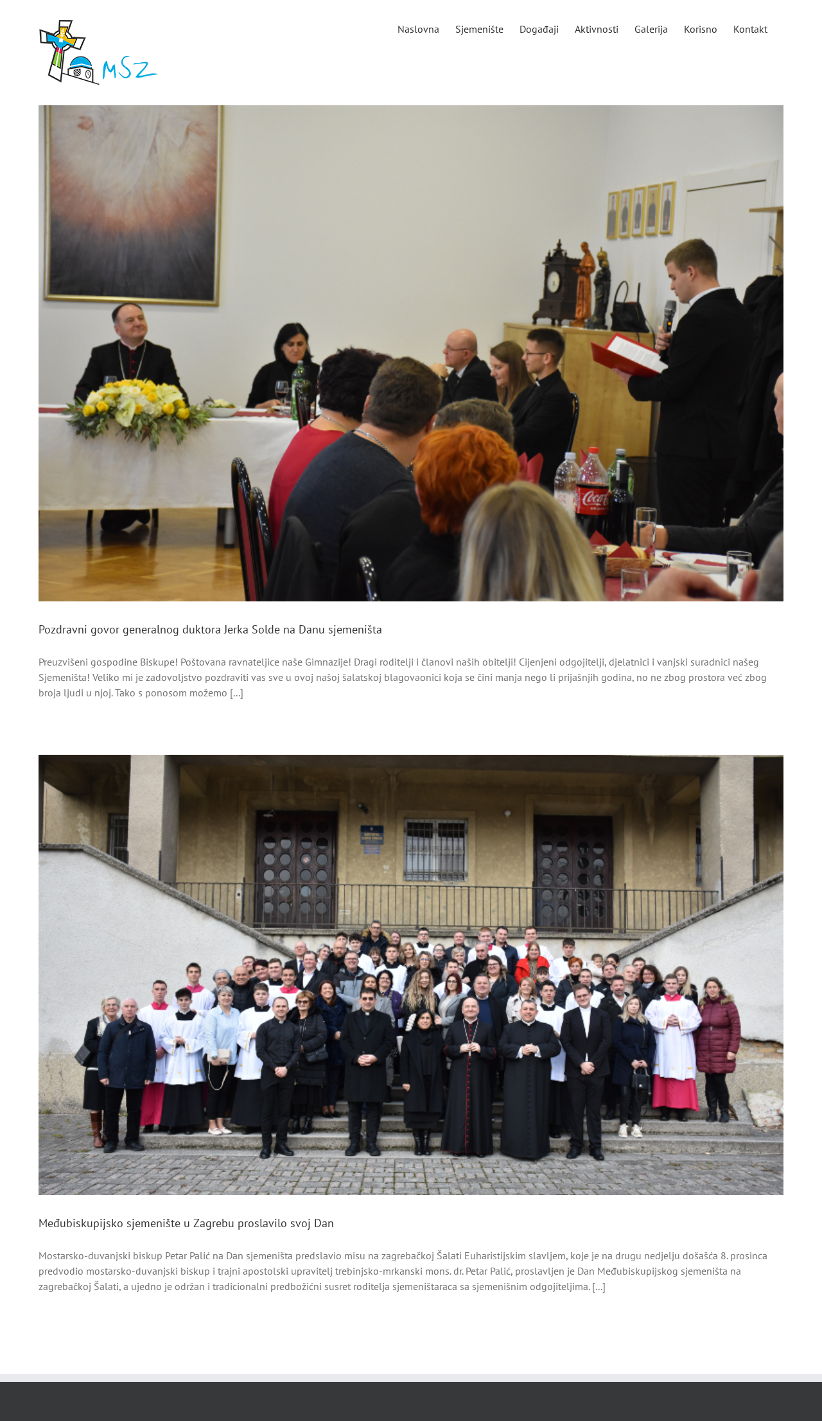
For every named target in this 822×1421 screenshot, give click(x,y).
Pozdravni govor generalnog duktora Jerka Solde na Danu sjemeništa (210, 629)
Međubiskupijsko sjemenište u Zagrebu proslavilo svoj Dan (186, 1223)
